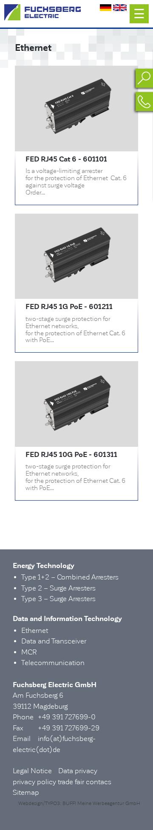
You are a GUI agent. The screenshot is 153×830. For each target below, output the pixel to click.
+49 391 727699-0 (67, 717)
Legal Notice (32, 771)
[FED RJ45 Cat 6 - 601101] (77, 135)
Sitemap (26, 792)
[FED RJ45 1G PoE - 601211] (77, 283)
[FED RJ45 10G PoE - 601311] (77, 430)
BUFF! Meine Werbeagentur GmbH (101, 803)
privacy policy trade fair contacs (62, 782)
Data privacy (77, 771)
